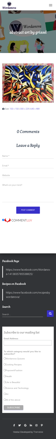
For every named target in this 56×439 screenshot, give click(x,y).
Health (9, 376)
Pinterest (41, 425)
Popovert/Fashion (14, 370)
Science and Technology (17, 388)
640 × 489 (35, 109)
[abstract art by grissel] (28, 83)
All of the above (13, 400)
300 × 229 (24, 109)
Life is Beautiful (13, 382)
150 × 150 (14, 109)
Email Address (11, 338)
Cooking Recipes (14, 364)
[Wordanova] (10, 5)
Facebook (14, 425)
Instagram (36, 425)
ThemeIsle (38, 432)
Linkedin (30, 425)
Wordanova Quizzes (15, 358)
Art (7, 394)
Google (25, 425)
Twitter (19, 425)
